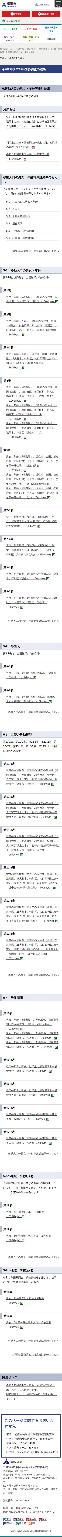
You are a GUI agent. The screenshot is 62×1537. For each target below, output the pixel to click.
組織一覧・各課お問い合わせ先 (20, 1508)
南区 (44, 1519)
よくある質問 (13, 20)
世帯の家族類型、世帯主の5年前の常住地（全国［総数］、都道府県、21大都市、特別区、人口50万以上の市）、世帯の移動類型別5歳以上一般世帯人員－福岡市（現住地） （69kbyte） (32, 845)
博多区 (20, 1519)
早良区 (22, 1523)
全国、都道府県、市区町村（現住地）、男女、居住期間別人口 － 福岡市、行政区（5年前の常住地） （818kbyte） (31, 521)
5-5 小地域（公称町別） (20, 230)
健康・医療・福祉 (51, 29)
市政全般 (51, 39)
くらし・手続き (10, 29)
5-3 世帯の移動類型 (18, 216)
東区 (8, 1519)
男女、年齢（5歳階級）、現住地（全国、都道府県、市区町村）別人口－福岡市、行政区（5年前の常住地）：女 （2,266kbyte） (32, 493)
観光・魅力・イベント (10, 38)
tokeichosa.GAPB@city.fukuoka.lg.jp (37, 1452)
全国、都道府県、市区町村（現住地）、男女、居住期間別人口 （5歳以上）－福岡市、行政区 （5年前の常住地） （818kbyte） (31, 550)
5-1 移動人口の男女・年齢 (22, 201)
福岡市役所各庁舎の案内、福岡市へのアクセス (29, 1511)
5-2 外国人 (13, 209)
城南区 (10, 1523)
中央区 (33, 1519)
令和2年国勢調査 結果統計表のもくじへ (35, 251)
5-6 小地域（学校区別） (20, 238)
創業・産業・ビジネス (31, 38)
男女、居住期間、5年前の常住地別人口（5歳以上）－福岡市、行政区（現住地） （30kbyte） (31, 602)
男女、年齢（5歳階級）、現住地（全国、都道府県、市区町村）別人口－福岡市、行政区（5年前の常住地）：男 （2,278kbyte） (32, 479)
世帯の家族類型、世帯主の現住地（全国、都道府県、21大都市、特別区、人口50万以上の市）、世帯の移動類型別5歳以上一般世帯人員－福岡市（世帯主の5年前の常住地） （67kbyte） (32, 949)
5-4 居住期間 (14, 223)
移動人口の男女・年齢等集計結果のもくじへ (33, 620)
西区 (34, 1523)
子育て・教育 (31, 29)
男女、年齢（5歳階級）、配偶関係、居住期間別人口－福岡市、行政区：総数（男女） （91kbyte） (32, 1024)
